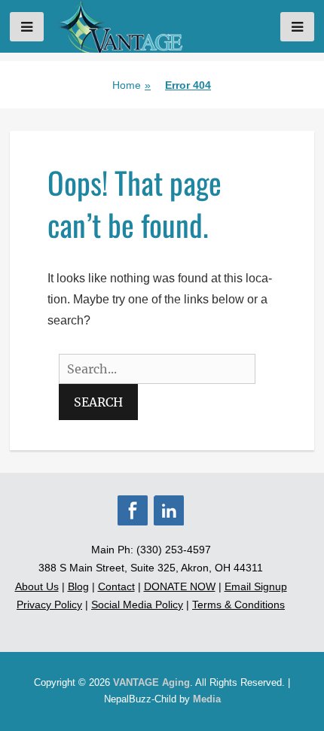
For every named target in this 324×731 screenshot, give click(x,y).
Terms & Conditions (238, 605)
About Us (37, 586)
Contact (116, 586)
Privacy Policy (49, 605)
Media (207, 699)
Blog (78, 586)
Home (131, 85)
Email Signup (256, 586)
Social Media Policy (137, 605)
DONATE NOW (179, 586)
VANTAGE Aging (151, 682)
